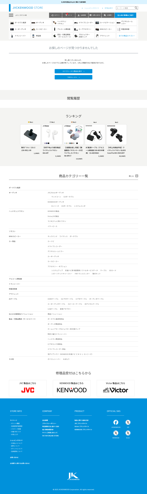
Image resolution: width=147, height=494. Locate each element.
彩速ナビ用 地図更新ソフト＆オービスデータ (81, 270)
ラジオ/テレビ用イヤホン (57, 221)
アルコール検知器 (15, 279)
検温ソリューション (55, 314)
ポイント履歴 (15, 423)
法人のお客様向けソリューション (21, 314)
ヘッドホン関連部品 (55, 339)
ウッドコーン (56, 197)
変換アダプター (65, 309)
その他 (11, 359)
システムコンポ (79, 206)
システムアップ (57, 270)
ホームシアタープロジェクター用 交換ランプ (64, 329)
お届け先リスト (16, 432)
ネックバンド (52, 236)
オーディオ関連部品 (55, 324)
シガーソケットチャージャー (61, 273)
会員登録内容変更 (16, 426)
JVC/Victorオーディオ (56, 192)
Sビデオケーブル (67, 299)
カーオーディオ (53, 256)
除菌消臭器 (13, 289)
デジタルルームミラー (56, 251)
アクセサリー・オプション (57, 266)
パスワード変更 (16, 429)
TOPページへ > (73, 77)
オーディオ (13, 192)
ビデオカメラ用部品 (55, 344)
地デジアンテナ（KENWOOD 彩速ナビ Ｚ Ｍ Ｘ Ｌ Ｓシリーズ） (70, 354)
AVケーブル (13, 299)
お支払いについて (16, 443)
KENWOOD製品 (53, 211)
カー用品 (12, 241)
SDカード (112, 270)
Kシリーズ (55, 206)
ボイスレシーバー (54, 359)
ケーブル (103, 270)
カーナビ (51, 241)
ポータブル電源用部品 (56, 319)
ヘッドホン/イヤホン (16, 211)
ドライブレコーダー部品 (56, 349)
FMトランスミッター (82, 273)
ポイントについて (16, 449)
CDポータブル (68, 197)
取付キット (97, 273)
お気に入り (14, 434)
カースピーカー (53, 261)
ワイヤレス (64, 236)
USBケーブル (52, 309)
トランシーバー (14, 284)
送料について (15, 446)
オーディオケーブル (96, 299)
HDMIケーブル (53, 299)
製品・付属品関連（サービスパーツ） (22, 319)
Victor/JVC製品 (53, 216)
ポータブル (74, 236)
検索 (136, 8)
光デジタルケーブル (92, 304)
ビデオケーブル (81, 299)
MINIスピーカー (15, 236)
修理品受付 (109, 8)
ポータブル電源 (14, 187)
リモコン (12, 231)
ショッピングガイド (91, 8)
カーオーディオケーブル (56, 304)
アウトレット (14, 294)
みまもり (66, 359)
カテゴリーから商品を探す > (73, 71)
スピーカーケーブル (75, 304)
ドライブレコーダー (55, 246)
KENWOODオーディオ (56, 202)
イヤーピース (52, 226)
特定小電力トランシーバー (57, 334)
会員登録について (16, 451)
